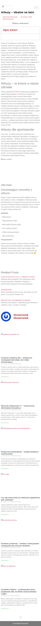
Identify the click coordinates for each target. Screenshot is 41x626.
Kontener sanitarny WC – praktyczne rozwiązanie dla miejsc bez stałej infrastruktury (16, 360)
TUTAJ (15, 92)
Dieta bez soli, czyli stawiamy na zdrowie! (15, 300)
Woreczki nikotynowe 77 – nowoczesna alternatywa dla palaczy (17, 407)
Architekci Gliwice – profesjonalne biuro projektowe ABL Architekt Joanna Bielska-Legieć (19, 592)
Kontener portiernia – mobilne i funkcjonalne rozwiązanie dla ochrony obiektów (20, 545)
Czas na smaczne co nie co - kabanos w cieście (18, 277)
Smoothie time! (6, 290)
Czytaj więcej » (5, 376)
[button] (35, 7)
